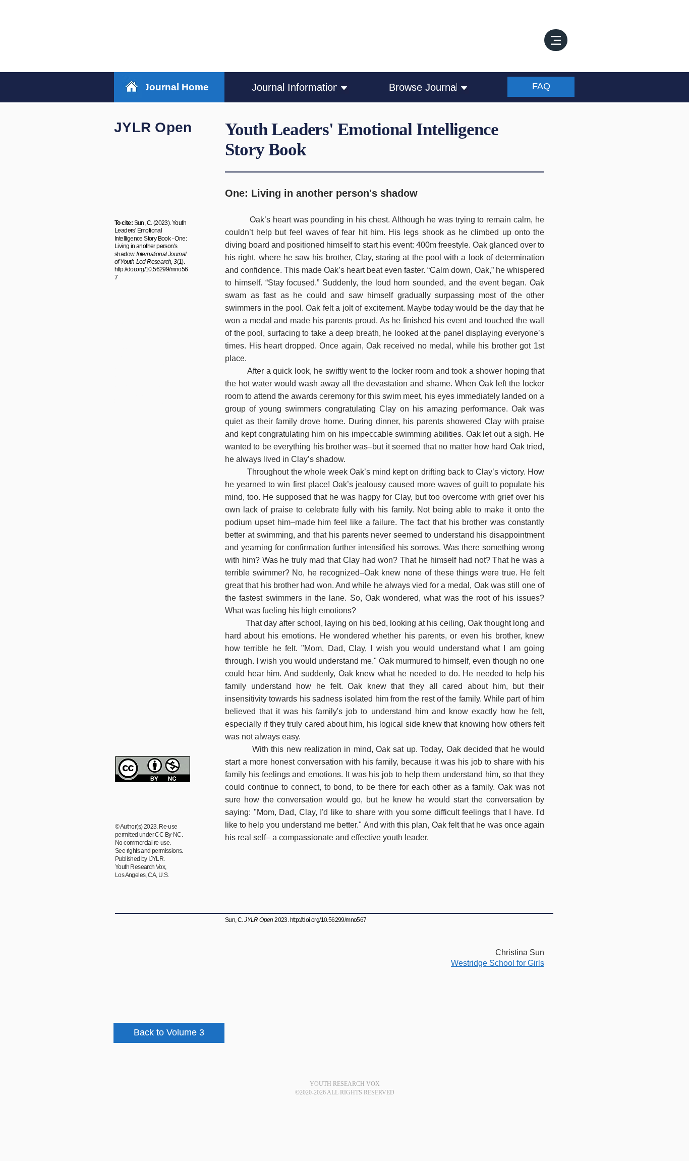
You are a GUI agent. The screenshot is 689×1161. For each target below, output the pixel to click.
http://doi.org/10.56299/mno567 (328, 919)
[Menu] (555, 40)
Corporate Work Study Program (147, 327)
